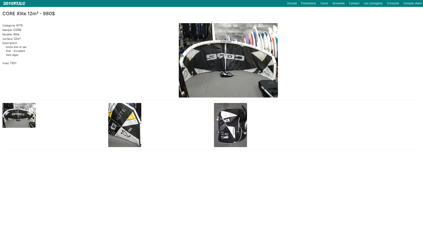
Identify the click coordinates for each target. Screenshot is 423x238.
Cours (324, 3)
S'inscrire (393, 3)
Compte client (412, 3)
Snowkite (338, 3)
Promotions (308, 3)
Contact (354, 3)
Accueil (292, 3)
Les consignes (373, 3)
